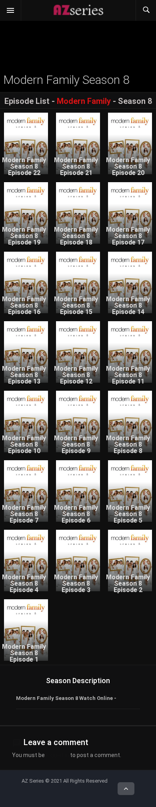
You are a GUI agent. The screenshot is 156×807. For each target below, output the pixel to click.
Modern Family (84, 101)
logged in (57, 755)
